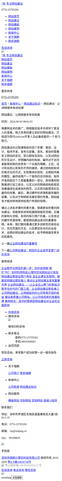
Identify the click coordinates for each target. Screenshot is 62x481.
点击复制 (17, 477)
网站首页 (13, 16)
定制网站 (37, 400)
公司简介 (13, 373)
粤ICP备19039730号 (19, 461)
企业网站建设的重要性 (23, 243)
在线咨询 (6, 47)
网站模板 (13, 24)
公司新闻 (13, 386)
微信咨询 (30, 470)
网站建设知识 (32, 103)
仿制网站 (25, 400)
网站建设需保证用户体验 (16, 276)
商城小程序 (50, 400)
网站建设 (13, 20)
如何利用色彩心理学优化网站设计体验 (35, 272)
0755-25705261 (10, 97)
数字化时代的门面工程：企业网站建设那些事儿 (30, 288)
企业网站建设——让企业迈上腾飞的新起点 (34, 284)
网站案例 (13, 28)
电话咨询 (18, 470)
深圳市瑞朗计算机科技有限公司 (20, 457)
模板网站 (13, 400)
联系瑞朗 (13, 41)
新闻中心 (13, 32)
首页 (4, 103)
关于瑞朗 (13, 36)
